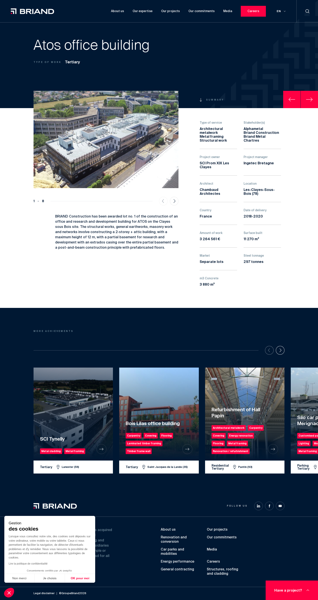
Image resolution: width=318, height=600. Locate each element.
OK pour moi (80, 578)
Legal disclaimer (44, 593)
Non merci (19, 578)
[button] (9, 592)
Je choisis (49, 578)
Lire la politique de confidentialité (28, 563)
